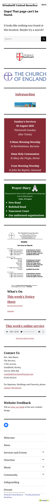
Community (10, 474)
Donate (8, 489)
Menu (44, 5)
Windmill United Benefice (20, 5)
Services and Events (15, 452)
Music (7, 467)
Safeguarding (25, 94)
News (7, 445)
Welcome (9, 437)
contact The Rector (12, 387)
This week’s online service (25, 326)
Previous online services (25, 338)
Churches (9, 460)
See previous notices (15, 306)
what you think (17, 407)
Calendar (10, 311)
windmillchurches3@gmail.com (18, 374)
